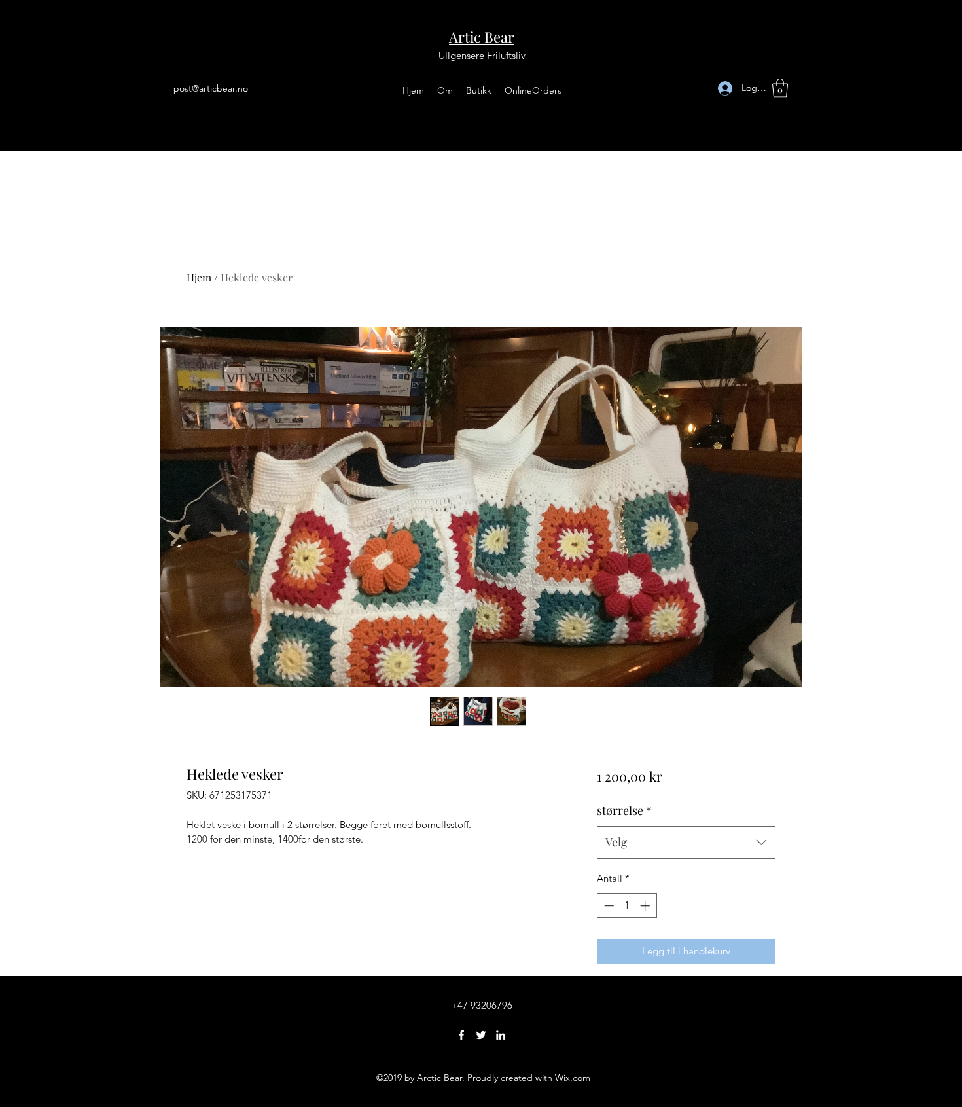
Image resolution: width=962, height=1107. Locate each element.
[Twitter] (481, 1035)
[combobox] (686, 842)
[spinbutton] (626, 906)
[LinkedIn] (500, 1035)
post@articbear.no (210, 88)
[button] (780, 88)
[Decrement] (607, 906)
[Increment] (646, 906)
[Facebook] (461, 1035)
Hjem (199, 277)
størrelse (624, 810)
